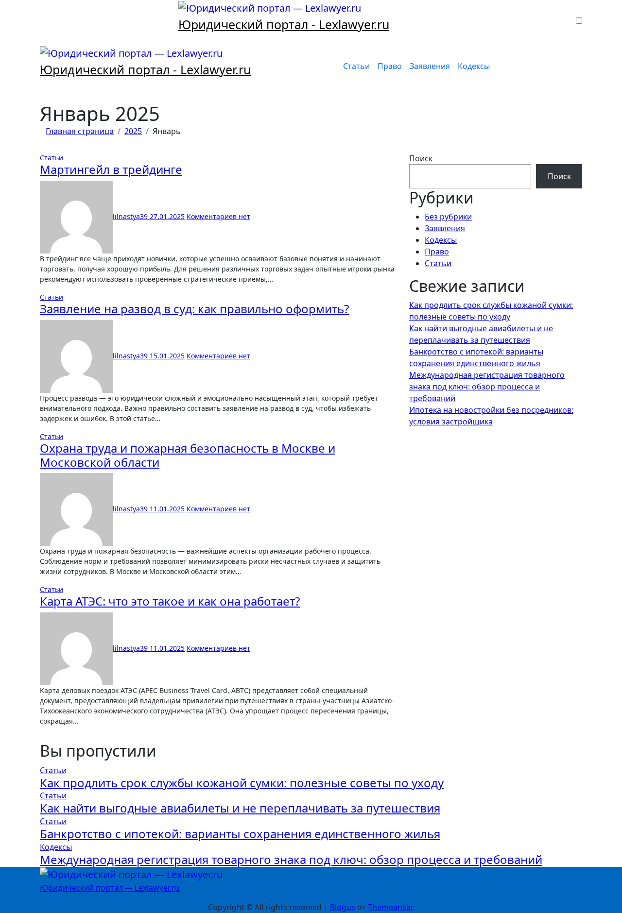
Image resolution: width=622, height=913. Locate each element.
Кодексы (474, 66)
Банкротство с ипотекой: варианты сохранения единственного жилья (240, 834)
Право (390, 66)
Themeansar (390, 907)
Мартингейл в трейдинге (111, 169)
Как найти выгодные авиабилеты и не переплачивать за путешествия (240, 808)
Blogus (342, 907)
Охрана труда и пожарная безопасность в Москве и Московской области (187, 455)
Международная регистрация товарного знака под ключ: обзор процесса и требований (487, 387)
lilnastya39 (131, 216)
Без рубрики (448, 216)
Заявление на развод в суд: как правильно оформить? (194, 309)
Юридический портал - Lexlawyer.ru (283, 24)
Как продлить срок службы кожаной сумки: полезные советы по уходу (242, 783)
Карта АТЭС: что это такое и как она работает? (170, 601)
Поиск (420, 158)
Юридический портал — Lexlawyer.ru (110, 887)
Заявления (430, 66)
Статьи (356, 66)
